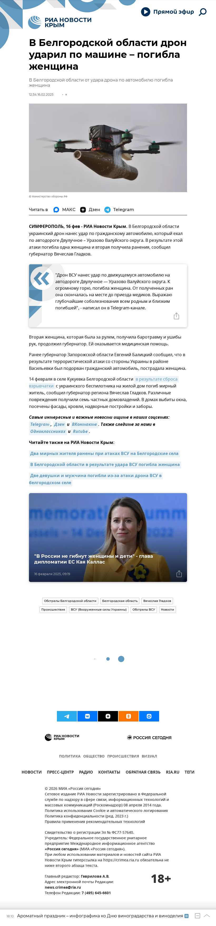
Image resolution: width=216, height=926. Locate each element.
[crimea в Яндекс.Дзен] (108, 716)
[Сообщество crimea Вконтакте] (87, 716)
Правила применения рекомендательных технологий (95, 822)
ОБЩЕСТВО (94, 757)
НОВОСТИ (32, 773)
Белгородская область (120, 601)
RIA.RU (172, 773)
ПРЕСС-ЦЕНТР (60, 773)
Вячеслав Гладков (157, 601)
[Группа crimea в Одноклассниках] (129, 716)
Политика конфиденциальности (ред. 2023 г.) (86, 817)
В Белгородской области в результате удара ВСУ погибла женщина (105, 465)
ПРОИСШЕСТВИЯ (123, 757)
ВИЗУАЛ (149, 757)
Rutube (80, 431)
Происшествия (53, 609)
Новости (167, 609)
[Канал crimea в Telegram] (67, 716)
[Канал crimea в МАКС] (149, 716)
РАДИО (86, 773)
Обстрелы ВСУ (143, 609)
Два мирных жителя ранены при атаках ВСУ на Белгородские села (104, 454)
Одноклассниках (48, 431)
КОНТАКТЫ (109, 773)
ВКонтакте (84, 424)
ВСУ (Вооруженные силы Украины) (99, 609)
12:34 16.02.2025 (41, 94)
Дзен (59, 424)
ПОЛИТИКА (70, 757)
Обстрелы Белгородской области (70, 601)
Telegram (39, 424)
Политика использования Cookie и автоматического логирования (106, 811)
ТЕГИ (189, 773)
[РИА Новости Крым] (60, 22)
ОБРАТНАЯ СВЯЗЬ (143, 773)
